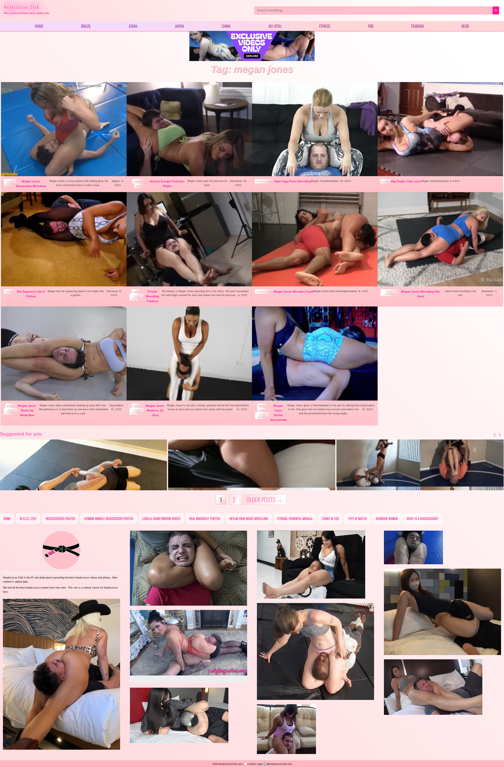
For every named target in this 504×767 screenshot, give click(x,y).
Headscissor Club (21, 7)
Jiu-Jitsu (275, 26)
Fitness (324, 26)
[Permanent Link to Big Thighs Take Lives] (440, 129)
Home (39, 26)
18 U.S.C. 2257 (28, 518)
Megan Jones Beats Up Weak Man (27, 410)
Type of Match (357, 518)
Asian (133, 26)
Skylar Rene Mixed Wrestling (248, 518)
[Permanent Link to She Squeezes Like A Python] (64, 239)
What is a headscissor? (423, 518)
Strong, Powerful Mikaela (294, 518)
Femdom (417, 26)
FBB (370, 26)
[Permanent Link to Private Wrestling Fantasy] (189, 239)
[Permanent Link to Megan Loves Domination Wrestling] (64, 129)
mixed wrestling (10, 182)
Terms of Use (330, 518)
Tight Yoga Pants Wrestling (292, 181)
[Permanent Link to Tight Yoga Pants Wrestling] (315, 129)
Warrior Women (387, 518)
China (226, 26)
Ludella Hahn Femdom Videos (161, 518)
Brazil (86, 26)
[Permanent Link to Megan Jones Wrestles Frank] (315, 239)
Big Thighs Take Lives (406, 181)
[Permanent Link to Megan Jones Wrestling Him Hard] (440, 239)
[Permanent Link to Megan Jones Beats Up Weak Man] (64, 353)
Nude (465, 26)
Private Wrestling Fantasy (152, 296)
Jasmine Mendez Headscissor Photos (108, 518)
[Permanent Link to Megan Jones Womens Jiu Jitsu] (189, 353)
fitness (261, 405)
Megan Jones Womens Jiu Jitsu (155, 410)
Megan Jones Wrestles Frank (293, 291)
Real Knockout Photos (204, 518)
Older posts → (264, 499)
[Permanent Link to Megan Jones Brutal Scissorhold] (315, 353)
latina (138, 185)
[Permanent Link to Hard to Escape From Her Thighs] (189, 129)
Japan (179, 26)
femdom (137, 181)
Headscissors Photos (60, 518)
